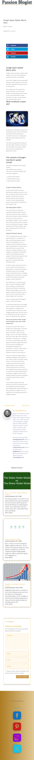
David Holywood (20, 410)
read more (9, 512)
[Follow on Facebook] (12, 12)
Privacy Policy (17, 708)
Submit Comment (22, 676)
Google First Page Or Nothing (12, 539)
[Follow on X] (15, 12)
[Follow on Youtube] (22, 12)
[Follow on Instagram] (18, 12)
